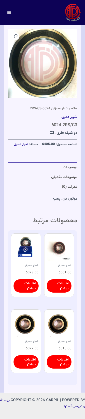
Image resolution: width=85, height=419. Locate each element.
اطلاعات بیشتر (63, 286)
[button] (15, 36)
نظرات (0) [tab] (69, 186)
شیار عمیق (60, 108)
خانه (74, 108)
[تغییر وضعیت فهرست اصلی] (9, 12)
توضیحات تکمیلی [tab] (64, 176)
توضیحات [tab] (70, 167)
